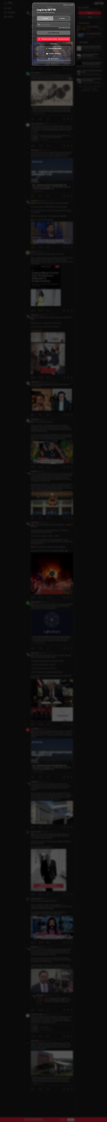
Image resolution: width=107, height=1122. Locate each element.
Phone (63, 18)
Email (46, 18)
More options (55, 59)
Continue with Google (54, 48)
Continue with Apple (55, 53)
